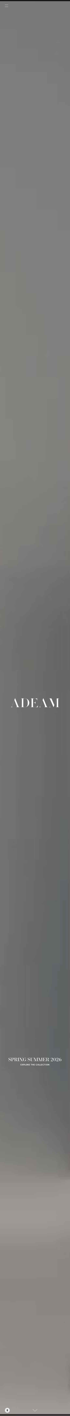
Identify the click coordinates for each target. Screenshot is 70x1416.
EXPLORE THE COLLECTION (35, 1065)
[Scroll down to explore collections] (35, 1410)
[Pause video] (7, 1410)
